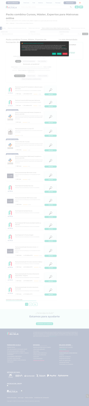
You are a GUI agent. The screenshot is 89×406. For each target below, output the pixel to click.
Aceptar (54, 53)
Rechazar (59, 53)
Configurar (65, 53)
